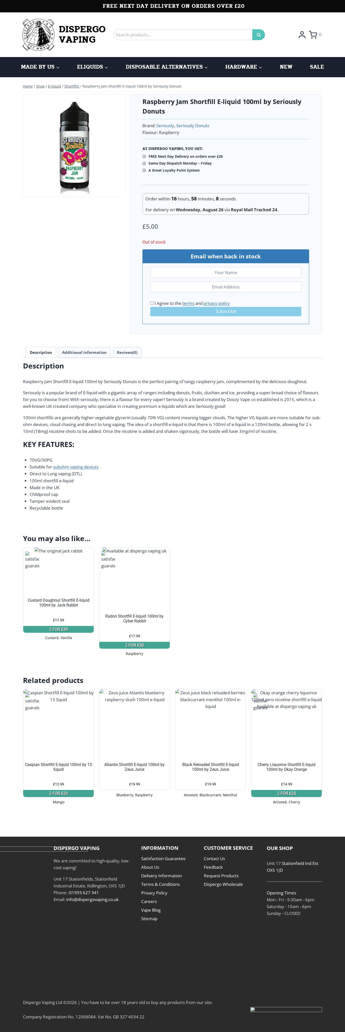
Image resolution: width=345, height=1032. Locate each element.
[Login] (302, 34)
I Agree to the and (192, 303)
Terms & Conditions (160, 884)
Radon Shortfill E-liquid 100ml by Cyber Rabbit (134, 618)
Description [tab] (41, 352)
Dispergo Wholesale (223, 884)
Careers (149, 901)
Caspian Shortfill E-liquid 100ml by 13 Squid (58, 767)
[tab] (74, 189)
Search (260, 35)
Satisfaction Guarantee (163, 858)
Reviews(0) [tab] (127, 352)
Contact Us (214, 858)
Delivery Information (161, 876)
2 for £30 (58, 629)
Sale (317, 67)
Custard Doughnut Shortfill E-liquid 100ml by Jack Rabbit (58, 602)
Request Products (221, 876)
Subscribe (225, 311)
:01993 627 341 (83, 892)
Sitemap (149, 918)
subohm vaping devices (75, 467)
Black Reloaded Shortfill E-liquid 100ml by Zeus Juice (210, 767)
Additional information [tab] (84, 352)
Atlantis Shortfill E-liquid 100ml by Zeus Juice (134, 767)
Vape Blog (151, 910)
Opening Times (281, 893)
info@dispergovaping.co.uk (92, 899)
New (286, 67)
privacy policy (217, 303)
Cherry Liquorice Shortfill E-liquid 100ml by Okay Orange (286, 767)
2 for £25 (286, 793)
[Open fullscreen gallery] (118, 189)
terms (188, 303)
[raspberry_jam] (74, 145)
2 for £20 (58, 793)
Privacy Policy (154, 893)
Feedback (213, 867)
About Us (150, 867)
